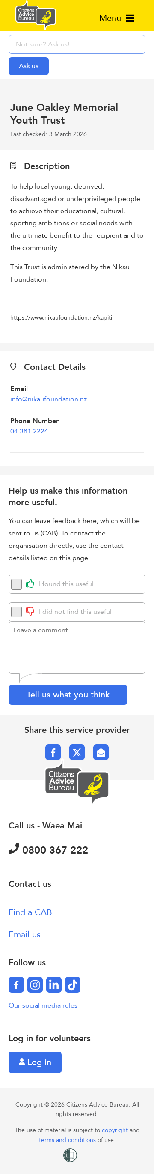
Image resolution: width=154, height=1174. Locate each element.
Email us (25, 934)
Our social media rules (43, 1005)
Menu (111, 18)
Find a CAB (30, 912)
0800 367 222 (53, 850)
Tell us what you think (68, 694)
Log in (38, 1062)
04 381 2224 (29, 431)
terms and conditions (68, 1140)
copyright (116, 1130)
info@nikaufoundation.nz (48, 399)
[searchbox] (77, 44)
